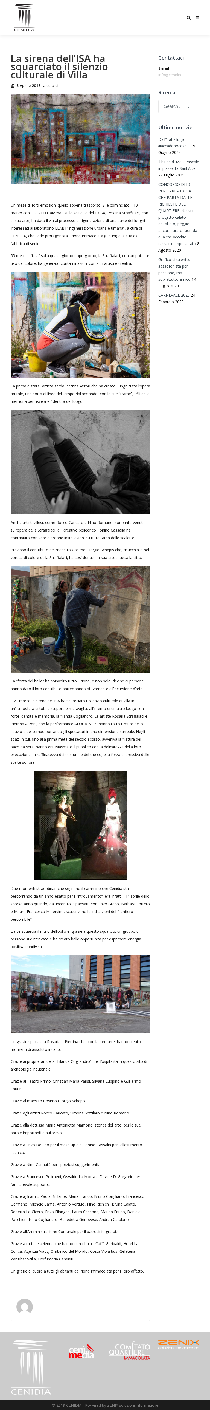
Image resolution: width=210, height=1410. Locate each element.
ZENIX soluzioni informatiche (132, 1405)
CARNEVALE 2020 (174, 295)
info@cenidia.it (171, 74)
